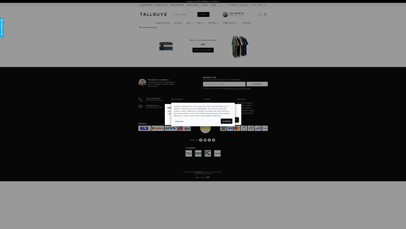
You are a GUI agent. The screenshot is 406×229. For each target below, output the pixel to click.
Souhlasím (226, 121)
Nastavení (179, 121)
